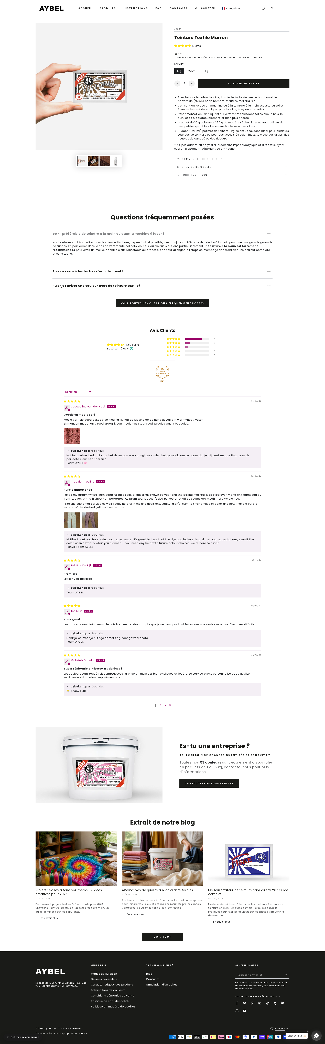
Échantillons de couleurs (108, 990)
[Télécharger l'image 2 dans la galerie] (93, 161)
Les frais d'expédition (204, 57)
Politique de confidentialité (110, 1001)
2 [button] (161, 705)
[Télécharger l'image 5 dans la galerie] (116, 161)
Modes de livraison (104, 974)
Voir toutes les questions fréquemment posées (162, 303)
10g (179, 71)
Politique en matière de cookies (113, 1006)
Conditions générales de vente (112, 996)
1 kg (205, 71)
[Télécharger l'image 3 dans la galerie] (105, 161)
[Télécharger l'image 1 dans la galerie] (82, 161)
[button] (231, 8)
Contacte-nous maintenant (209, 783)
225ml (192, 71)
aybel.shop (51, 1028)
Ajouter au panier (244, 83)
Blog (149, 974)
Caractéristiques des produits (112, 985)
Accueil (178, 29)
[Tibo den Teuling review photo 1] (72, 520)
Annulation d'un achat (161, 985)
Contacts (152, 979)
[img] (72, 401)
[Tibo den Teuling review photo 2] (90, 520)
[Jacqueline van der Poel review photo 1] (72, 436)
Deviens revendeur (104, 979)
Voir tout (162, 937)
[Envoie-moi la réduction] (287, 974)
